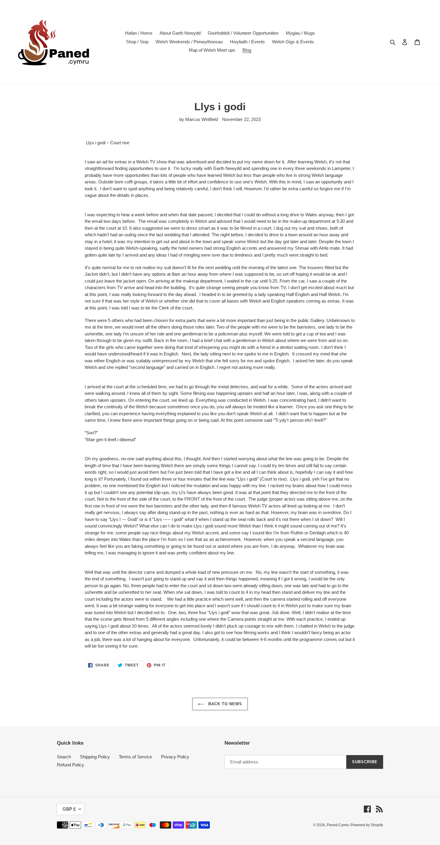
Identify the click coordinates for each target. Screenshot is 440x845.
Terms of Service (135, 756)
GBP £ (69, 809)
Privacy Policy (175, 756)
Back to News (224, 704)
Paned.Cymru (338, 825)
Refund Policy (70, 764)
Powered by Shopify (367, 825)
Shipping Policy (95, 756)
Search (64, 756)
